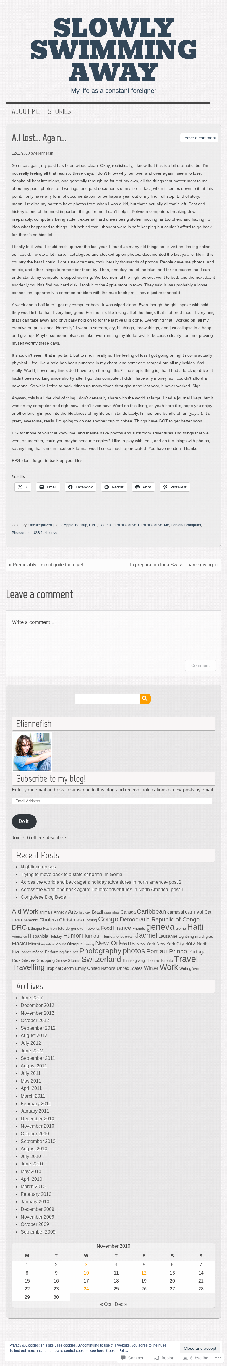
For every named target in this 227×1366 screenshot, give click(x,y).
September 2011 (38, 1058)
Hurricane (110, 936)
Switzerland (101, 959)
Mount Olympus (68, 944)
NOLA (190, 944)
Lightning (186, 936)
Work (169, 967)
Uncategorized (40, 525)
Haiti (195, 927)
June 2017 (32, 997)
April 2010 (31, 1179)
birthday (85, 912)
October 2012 (35, 1020)
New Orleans (115, 943)
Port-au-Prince (166, 951)
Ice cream (127, 936)
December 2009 (37, 1209)
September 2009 (38, 1231)
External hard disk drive (117, 525)
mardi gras (204, 936)
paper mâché (33, 952)
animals (46, 912)
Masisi (19, 944)
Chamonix (29, 920)
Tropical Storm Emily (66, 968)
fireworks (92, 928)
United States (130, 968)
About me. (26, 111)
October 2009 (35, 1224)
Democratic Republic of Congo (160, 919)
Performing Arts (58, 952)
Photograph (21, 533)
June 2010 (32, 1163)
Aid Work (25, 911)
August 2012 (34, 1035)
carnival (194, 912)
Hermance (19, 936)
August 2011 (34, 1065)
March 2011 (33, 1095)
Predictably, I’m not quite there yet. (48, 564)
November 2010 (37, 1126)
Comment (200, 665)
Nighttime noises (38, 866)
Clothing (90, 920)
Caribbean (151, 911)
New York (145, 943)
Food (106, 928)
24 (86, 1288)
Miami (34, 943)
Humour (91, 936)
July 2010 (31, 1156)
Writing (185, 968)
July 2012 (31, 1043)
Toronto (166, 960)
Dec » (121, 1304)
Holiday (55, 936)
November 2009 (37, 1216)
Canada (128, 911)
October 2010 (35, 1133)
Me (166, 525)
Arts (73, 912)
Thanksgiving (133, 960)
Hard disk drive (150, 525)
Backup (81, 525)
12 (144, 1272)
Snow (61, 960)
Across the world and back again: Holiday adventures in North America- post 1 (102, 889)
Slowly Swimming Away (113, 51)
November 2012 (37, 1013)
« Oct (105, 1304)
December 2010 (37, 1118)
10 (86, 1272)
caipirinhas (111, 912)
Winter (151, 968)
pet (75, 952)
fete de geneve (70, 928)
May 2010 (31, 1171)
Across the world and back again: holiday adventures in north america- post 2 (101, 882)
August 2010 (34, 1148)
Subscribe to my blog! (50, 778)
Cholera (48, 920)
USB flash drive (45, 533)
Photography (100, 951)
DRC (19, 927)
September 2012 (38, 1028)
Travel (186, 959)
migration (47, 944)
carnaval (175, 911)
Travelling (28, 967)
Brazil (97, 911)
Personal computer (186, 525)
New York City (170, 943)
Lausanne (167, 936)
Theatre (152, 960)
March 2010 (33, 1186)
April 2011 (31, 1088)
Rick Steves (23, 960)
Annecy (60, 912)
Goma (181, 928)
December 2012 (37, 1005)
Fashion (50, 928)
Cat (208, 911)
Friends (138, 928)
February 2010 (36, 1194)
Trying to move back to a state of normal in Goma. (72, 874)
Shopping (46, 960)
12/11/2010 (21, 153)
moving (89, 944)
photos (134, 951)
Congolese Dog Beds (43, 897)
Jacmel (146, 935)
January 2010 (35, 1201)
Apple (68, 525)
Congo (108, 919)
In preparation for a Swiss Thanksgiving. (172, 564)
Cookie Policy (117, 1351)
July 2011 (31, 1073)
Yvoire (196, 968)
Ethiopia (35, 928)
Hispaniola (38, 936)
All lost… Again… (39, 138)
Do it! (24, 821)
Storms (74, 960)
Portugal (197, 952)
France (122, 928)
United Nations (101, 968)
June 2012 (32, 1050)
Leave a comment (199, 137)
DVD (93, 525)
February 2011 (36, 1103)
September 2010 (38, 1141)
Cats (16, 920)
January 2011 (35, 1111)
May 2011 (31, 1080)
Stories (59, 111)
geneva (160, 927)
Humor (72, 935)
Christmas (70, 920)
